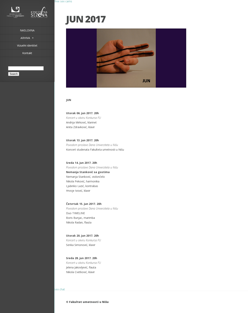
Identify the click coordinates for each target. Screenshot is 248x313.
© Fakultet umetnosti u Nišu (87, 302)
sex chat (59, 289)
